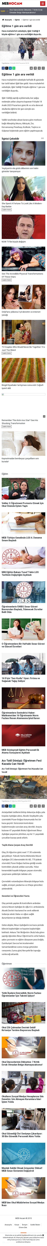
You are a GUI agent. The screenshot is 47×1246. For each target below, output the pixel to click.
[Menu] (43, 3)
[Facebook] (3, 68)
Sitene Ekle (23, 1227)
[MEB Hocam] (12, 3)
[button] (35, 68)
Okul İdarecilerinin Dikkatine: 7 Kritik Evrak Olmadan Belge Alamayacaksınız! (26, 11)
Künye (17, 1225)
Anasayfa (8, 20)
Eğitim (17, 20)
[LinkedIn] (10, 68)
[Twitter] (6, 68)
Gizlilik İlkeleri (35, 1225)
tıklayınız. (28, 1242)
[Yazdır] (31, 68)
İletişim (24, 1225)
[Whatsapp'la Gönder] (13, 68)
